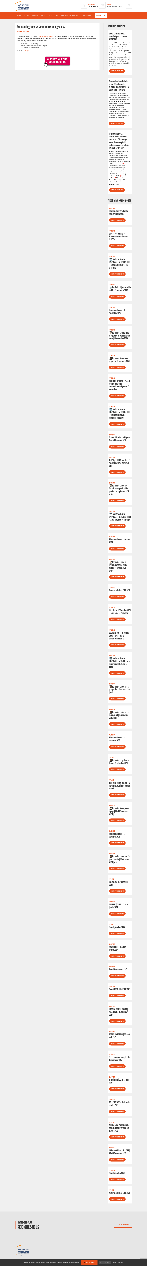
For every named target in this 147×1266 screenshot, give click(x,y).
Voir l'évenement (117, 220)
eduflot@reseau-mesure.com (32, 51)
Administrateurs (87, 15)
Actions (26, 15)
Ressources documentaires (70, 15)
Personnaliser (118, 1262)
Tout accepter (90, 1262)
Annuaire (35, 15)
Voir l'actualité (117, 71)
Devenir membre (123, 1225)
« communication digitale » (46, 36)
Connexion (100, 15)
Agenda (43, 15)
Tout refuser (105, 1262)
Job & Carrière (53, 15)
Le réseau (18, 15)
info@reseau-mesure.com (115, 6)
